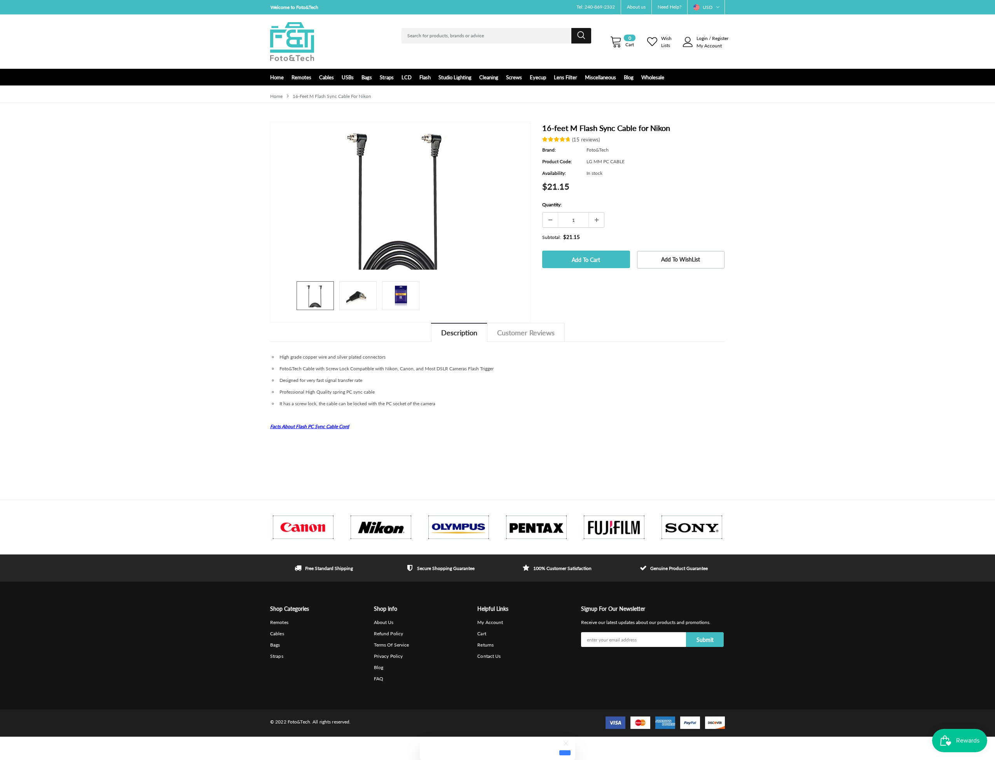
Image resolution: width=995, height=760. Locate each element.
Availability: (554, 173)
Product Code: (557, 161)
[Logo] (292, 41)
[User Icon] (688, 42)
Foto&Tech (598, 150)
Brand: (549, 150)
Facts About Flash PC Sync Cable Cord (309, 426)
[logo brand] (303, 527)
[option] (342, 7)
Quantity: (552, 204)
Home (276, 96)
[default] (565, 752)
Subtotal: (551, 237)
